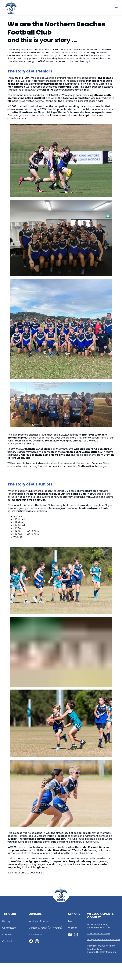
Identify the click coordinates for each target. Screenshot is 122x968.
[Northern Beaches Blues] (10, 7)
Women (72, 926)
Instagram (37, 939)
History (6, 919)
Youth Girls (35, 932)
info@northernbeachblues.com (103, 937)
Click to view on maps (98, 931)
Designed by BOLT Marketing (101, 950)
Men (70, 919)
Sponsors (7, 932)
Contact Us (8, 939)
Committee (9, 926)
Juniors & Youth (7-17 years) (45, 926)
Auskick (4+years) (39, 919)
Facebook (31, 939)
